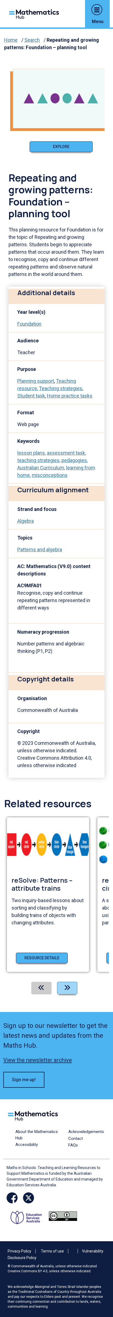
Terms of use (52, 1251)
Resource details (41, 958)
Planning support (35, 381)
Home (11, 40)
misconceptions (49, 475)
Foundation (29, 324)
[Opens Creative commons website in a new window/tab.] (63, 1215)
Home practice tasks (69, 396)
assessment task (66, 453)
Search (32, 40)
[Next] (67, 988)
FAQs (73, 1145)
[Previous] (41, 988)
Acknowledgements (86, 1131)
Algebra (25, 521)
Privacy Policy (19, 1251)
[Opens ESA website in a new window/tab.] (28, 1215)
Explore (61, 146)
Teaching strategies (60, 388)
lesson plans (31, 453)
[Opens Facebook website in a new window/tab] (12, 1197)
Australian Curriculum (40, 468)
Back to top (100, 1275)
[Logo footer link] (34, 1115)
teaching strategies (38, 460)
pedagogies (74, 460)
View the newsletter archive (37, 1060)
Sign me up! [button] (24, 1079)
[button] (96, 9)
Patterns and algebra (39, 549)
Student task (31, 396)
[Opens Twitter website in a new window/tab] (28, 1197)
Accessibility (26, 1144)
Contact (75, 1138)
